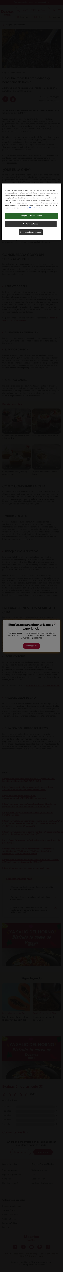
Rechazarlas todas (30, 224)
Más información (35, 208)
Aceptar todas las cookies (31, 216)
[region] (32, 211)
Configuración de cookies (30, 232)
